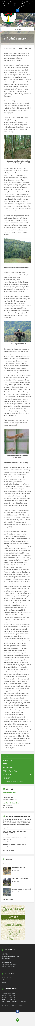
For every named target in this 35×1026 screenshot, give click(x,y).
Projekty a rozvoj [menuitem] (10, 771)
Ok (17, 10)
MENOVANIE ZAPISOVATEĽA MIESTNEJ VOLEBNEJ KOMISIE (14, 832)
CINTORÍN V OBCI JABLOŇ (20, 878)
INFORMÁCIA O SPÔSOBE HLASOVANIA (14, 845)
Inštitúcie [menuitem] (7, 774)
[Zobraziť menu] (30, 760)
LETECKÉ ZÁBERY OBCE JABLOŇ (21, 889)
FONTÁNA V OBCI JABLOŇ (19, 868)
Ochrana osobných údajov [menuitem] (13, 782)
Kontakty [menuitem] (6, 778)
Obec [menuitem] (5, 764)
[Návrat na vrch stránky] (17, 1020)
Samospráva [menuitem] (7, 760)
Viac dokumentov (8, 851)
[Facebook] (17, 1011)
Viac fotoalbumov (8, 899)
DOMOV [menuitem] (5, 757)
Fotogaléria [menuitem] (8, 767)
